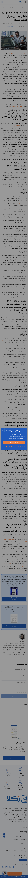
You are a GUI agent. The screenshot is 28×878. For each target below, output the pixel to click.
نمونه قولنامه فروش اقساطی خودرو (14, 447)
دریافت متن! (14, 443)
